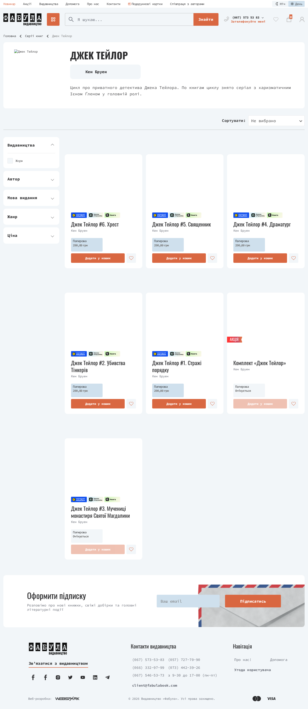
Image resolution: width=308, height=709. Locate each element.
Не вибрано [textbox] (263, 120)
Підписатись (253, 601)
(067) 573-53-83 (148, 659)
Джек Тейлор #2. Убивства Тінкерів (98, 366)
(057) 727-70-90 (184, 659)
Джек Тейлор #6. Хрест (95, 224)
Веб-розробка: (40, 699)
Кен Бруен (79, 231)
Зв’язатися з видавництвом (58, 663)
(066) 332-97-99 (148, 667)
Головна (9, 36)
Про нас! (242, 659)
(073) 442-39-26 (184, 667)
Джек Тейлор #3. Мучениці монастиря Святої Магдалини (100, 512)
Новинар (9, 4)
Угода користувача (252, 669)
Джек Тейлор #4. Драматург (262, 224)
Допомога (72, 4)
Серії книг (34, 36)
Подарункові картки (147, 4)
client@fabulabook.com (154, 685)
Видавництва (48, 4)
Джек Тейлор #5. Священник (181, 224)
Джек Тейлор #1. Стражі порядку (177, 366)
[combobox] (276, 120)
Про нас (93, 4)
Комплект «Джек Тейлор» (259, 362)
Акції (27, 4)
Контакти (113, 4)
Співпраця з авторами (187, 4)
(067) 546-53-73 (148, 675)
